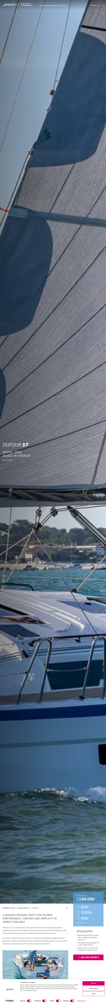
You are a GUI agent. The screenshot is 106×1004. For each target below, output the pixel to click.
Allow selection (93, 988)
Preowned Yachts (9, 908)
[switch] (44, 1001)
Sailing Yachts (23, 908)
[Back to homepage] (10, 4)
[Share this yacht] (66, 908)
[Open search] (102, 5)
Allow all (93, 983)
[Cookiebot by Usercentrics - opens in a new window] (9, 1001)
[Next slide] (9, 898)
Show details (81, 1001)
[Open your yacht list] (99, 5)
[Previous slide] (4, 898)
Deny (93, 993)
